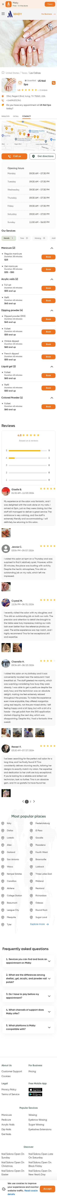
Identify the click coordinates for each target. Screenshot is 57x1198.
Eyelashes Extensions (40, 1129)
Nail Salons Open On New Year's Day (40, 1173)
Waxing (33, 1115)
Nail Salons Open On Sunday (13, 1156)
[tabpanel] (28, 329)
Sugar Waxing (36, 1125)
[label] (3, 73)
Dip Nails (6, 1129)
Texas (24, 73)
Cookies (6, 1076)
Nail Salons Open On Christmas (13, 1164)
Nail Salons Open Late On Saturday (41, 1156)
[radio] (22, 90)
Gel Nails (6, 1134)
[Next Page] (34, 801)
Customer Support (12, 1071)
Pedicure (6, 1120)
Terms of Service (10, 1094)
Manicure (7, 1115)
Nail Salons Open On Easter (13, 1173)
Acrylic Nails (8, 1125)
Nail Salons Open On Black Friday (40, 1164)
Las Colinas (35, 73)
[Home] (15, 14)
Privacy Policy (9, 1089)
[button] (28, 249)
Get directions (46, 156)
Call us (17, 156)
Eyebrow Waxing (38, 1120)
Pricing (32, 1071)
